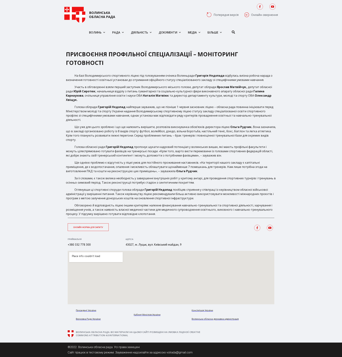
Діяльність (139, 32)
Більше (213, 32)
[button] (88, 227)
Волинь (95, 32)
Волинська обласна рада (102, 15)
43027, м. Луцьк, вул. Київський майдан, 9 (154, 244)
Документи (168, 32)
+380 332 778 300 (79, 244)
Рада (116, 32)
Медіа (192, 32)
